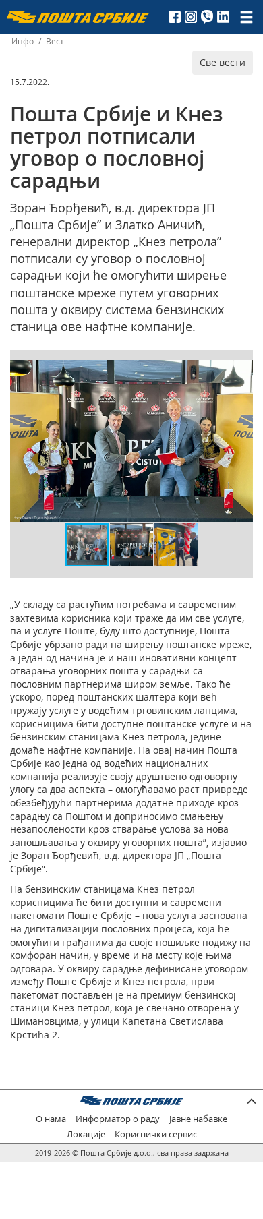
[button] (241, 372)
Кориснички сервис (156, 1134)
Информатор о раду (118, 1119)
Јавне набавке (198, 1119)
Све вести (222, 62)
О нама (51, 1119)
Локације (86, 1134)
